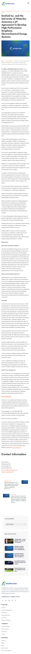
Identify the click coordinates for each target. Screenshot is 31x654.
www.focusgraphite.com (7, 472)
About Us (3, 640)
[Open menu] (28, 3)
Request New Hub (5, 615)
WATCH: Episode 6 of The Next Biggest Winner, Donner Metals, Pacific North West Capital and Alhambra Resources (11, 484)
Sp (9, 600)
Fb (5, 600)
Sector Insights (9, 60)
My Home (3, 607)
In (12, 600)
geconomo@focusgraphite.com (9, 470)
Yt (15, 600)
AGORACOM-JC (9, 11)
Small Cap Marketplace (6, 610)
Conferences (4, 612)
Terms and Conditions (6, 650)
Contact (3, 634)
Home (2, 60)
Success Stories (5, 629)
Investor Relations (5, 626)
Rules (2, 645)
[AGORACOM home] (8, 3)
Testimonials (4, 631)
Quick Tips (3, 617)
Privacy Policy (4, 648)
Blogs (2, 643)
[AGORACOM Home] (9, 583)
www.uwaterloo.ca (17, 447)
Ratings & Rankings (5, 620)
